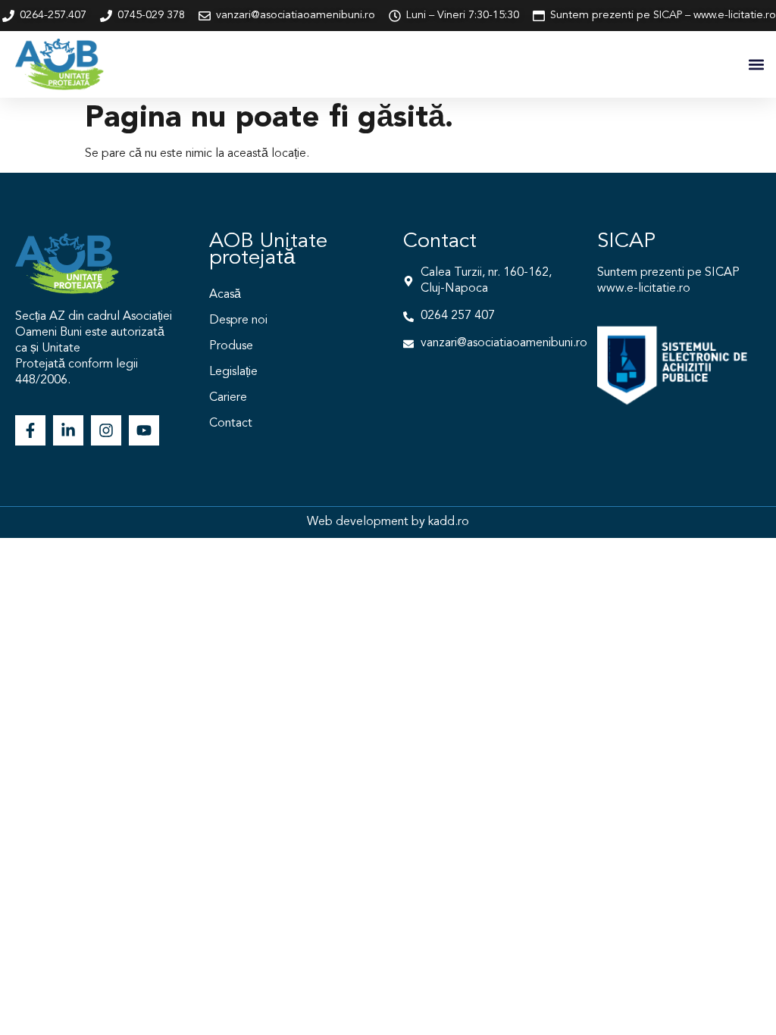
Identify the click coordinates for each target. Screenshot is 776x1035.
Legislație (233, 372)
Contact (230, 423)
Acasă (225, 295)
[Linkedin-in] (68, 430)
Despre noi (238, 320)
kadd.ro (448, 522)
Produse (231, 346)
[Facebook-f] (30, 430)
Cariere (228, 398)
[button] (755, 64)
